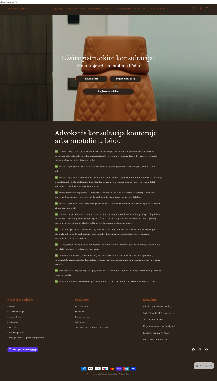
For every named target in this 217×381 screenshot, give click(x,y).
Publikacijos (12, 322)
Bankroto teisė (81, 306)
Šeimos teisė (80, 322)
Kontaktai (11, 327)
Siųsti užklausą (125, 78)
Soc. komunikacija (15, 312)
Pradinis (11, 306)
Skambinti (91, 78)
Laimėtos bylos (14, 317)
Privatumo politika (15, 332)
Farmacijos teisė (82, 317)
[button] (194, 8)
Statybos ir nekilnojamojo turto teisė (91, 327)
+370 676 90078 (156, 320)
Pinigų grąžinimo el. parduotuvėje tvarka (25, 338)
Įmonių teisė (80, 312)
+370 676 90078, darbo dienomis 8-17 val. (134, 282)
